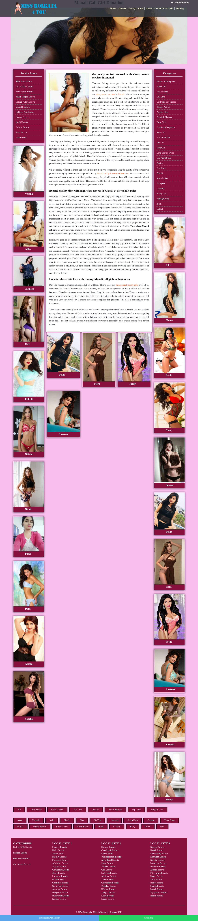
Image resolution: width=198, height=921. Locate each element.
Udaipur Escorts (108, 889)
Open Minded (57, 810)
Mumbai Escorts (59, 847)
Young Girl (161, 193)
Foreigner (161, 183)
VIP (19, 810)
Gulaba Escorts (22, 127)
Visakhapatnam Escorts (111, 857)
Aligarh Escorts (59, 866)
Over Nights (36, 810)
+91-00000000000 (180, 2)
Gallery (132, 8)
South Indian (162, 92)
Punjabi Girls (162, 112)
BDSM (20, 827)
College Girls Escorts (22, 847)
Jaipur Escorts (107, 879)
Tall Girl (160, 143)
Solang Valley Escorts (25, 102)
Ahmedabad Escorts (110, 860)
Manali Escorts (156, 889)
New (162, 827)
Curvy (147, 827)
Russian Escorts (20, 853)
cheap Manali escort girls (127, 285)
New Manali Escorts (24, 92)
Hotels (149, 8)
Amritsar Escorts (108, 876)
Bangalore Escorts (60, 892)
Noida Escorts (58, 879)
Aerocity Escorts (59, 889)
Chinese (150, 820)
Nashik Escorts (156, 850)
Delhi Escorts (58, 850)
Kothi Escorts (22, 122)
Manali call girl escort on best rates (113, 173)
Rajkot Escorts (156, 883)
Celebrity (161, 188)
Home (113, 8)
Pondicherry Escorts (159, 853)
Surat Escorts (107, 863)
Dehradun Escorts (158, 857)
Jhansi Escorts (58, 873)
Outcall (160, 209)
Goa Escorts (106, 870)
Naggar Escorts (22, 117)
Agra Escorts (58, 853)
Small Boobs (82, 827)
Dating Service (39, 827)
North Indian (162, 178)
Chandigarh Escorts (109, 850)
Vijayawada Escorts (158, 892)
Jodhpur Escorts (108, 892)
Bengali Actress (163, 107)
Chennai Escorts (108, 847)
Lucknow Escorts (59, 876)
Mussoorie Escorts (158, 863)
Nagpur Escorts (157, 847)
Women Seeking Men (166, 81)
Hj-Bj (100, 827)
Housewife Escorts (21, 858)
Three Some (169, 820)
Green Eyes (132, 820)
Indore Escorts (107, 899)
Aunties (160, 163)
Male (52, 820)
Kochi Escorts (107, 896)
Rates (140, 8)
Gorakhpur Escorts (60, 870)
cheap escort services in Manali (110, 94)
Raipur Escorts (156, 876)
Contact (122, 8)
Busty (132, 827)
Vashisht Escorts (23, 107)
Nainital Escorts (157, 860)
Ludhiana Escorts (108, 873)
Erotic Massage (115, 810)
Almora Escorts (157, 870)
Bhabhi (160, 173)
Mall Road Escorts (24, 81)
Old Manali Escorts (24, 86)
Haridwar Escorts (158, 866)
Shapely (116, 827)
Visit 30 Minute (163, 137)
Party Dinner (61, 827)
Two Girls (77, 810)
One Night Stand (164, 158)
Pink (82, 820)
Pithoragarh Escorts (159, 873)
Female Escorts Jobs (163, 8)
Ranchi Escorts (156, 896)
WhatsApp (148, 918)
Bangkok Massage (164, 117)
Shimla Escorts (157, 886)
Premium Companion (166, 127)
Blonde (67, 820)
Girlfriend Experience (166, 102)
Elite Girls (161, 86)
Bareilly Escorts (59, 857)
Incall (159, 204)
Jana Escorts (21, 137)
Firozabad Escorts (60, 860)
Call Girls (161, 97)
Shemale (36, 820)
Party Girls (161, 122)
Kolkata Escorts (59, 899)
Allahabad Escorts (60, 863)
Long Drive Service (165, 153)
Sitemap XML (116, 912)
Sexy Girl (161, 132)
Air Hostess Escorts (21, 864)
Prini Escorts (21, 132)
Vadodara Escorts (108, 866)
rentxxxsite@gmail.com (49, 918)
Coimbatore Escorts (109, 883)
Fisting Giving (163, 199)
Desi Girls (161, 168)
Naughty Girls (157, 810)
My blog (180, 8)
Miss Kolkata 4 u (100, 912)
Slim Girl (161, 148)
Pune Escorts (107, 853)
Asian (19, 820)
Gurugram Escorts (60, 886)
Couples (95, 810)
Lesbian (114, 820)
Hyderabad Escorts (60, 896)
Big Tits (97, 820)
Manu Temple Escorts (25, 97)
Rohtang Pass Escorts (25, 112)
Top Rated (136, 810)
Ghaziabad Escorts (60, 883)
